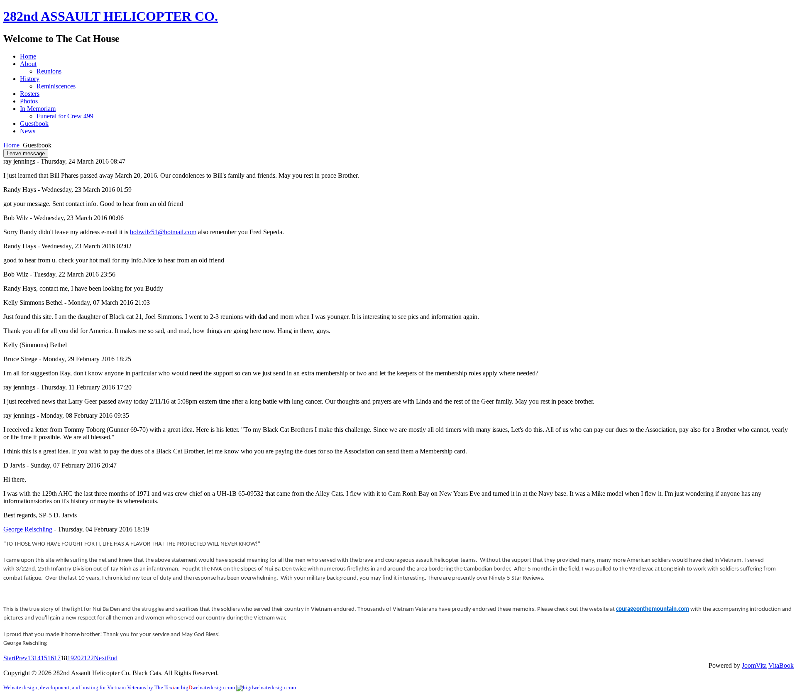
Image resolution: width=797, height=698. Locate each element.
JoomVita (754, 665)
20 (77, 657)
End (112, 657)
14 (37, 657)
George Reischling (27, 529)
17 (57, 657)
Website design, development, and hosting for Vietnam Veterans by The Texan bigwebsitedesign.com (119, 688)
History (29, 78)
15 (44, 657)
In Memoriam (38, 108)
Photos (29, 101)
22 (90, 657)
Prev (21, 657)
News (27, 131)
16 (50, 657)
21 (84, 657)
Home (28, 56)
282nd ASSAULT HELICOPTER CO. (110, 16)
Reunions (49, 71)
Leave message (26, 153)
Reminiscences (56, 86)
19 (70, 657)
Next (100, 657)
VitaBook (781, 665)
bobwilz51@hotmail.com (163, 231)
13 (30, 657)
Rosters (29, 93)
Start (9, 657)
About (28, 63)
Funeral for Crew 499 (65, 116)
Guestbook (34, 123)
